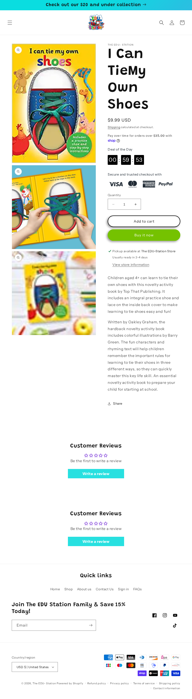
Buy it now (144, 235)
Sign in (123, 589)
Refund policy (96, 683)
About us (84, 589)
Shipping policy (170, 683)
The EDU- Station (44, 683)
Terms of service (144, 683)
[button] (10, 23)
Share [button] (117, 403)
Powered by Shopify (70, 683)
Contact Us (105, 589)
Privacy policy (119, 683)
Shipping (114, 127)
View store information (130, 265)
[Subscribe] (90, 625)
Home (55, 589)
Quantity (114, 195)
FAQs (137, 589)
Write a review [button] (95, 473)
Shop (68, 589)
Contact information (166, 688)
